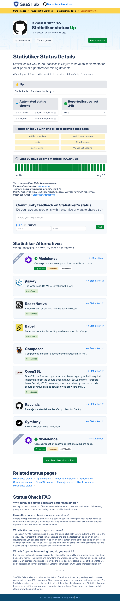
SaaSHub (56, 597)
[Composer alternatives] (19, 350)
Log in (19, 225)
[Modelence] (28, 259)
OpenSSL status (44, 482)
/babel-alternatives (26, 322)
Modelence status (22, 478)
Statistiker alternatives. (44, 194)
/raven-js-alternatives (27, 401)
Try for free (40, 268)
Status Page (45, 597)
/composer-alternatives (28, 345)
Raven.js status (65, 482)
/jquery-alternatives (26, 277)
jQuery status (43, 478)
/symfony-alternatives (28, 418)
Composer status (22, 482)
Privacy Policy (68, 597)
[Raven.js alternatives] (19, 405)
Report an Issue (97, 40)
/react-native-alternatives (29, 300)
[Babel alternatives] (19, 327)
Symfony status (85, 482)
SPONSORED (18, 258)
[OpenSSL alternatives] (19, 372)
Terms (77, 597)
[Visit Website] (103, 280)
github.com (43, 186)
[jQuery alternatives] (19, 282)
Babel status (86, 478)
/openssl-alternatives (27, 367)
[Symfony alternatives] (19, 423)
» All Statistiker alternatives (60, 460)
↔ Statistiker (96, 258)
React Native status (65, 478)
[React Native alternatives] (19, 304)
